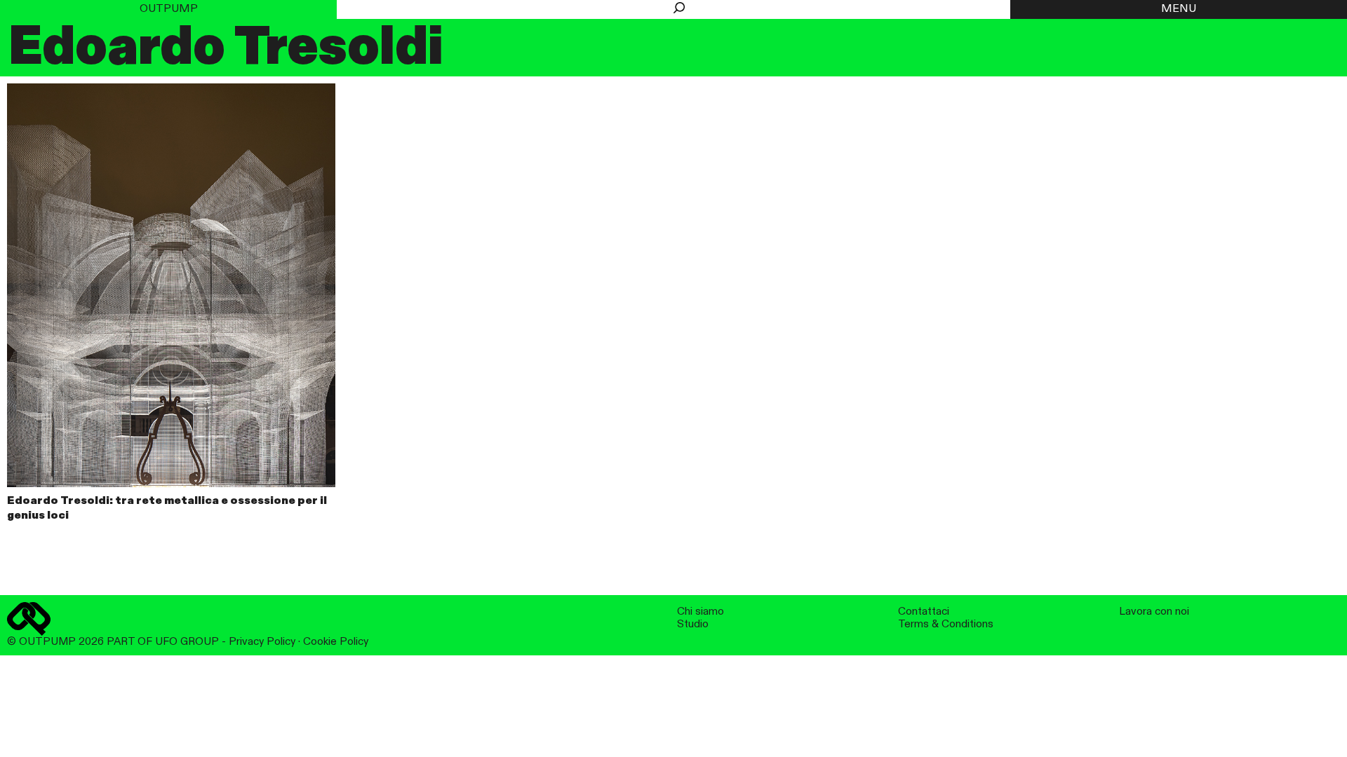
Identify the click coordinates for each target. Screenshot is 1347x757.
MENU (1178, 9)
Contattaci (923, 611)
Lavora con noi (1154, 611)
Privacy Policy (262, 641)
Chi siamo (700, 611)
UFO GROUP (187, 641)
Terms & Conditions (945, 624)
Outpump (169, 9)
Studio (693, 624)
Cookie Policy (335, 641)
